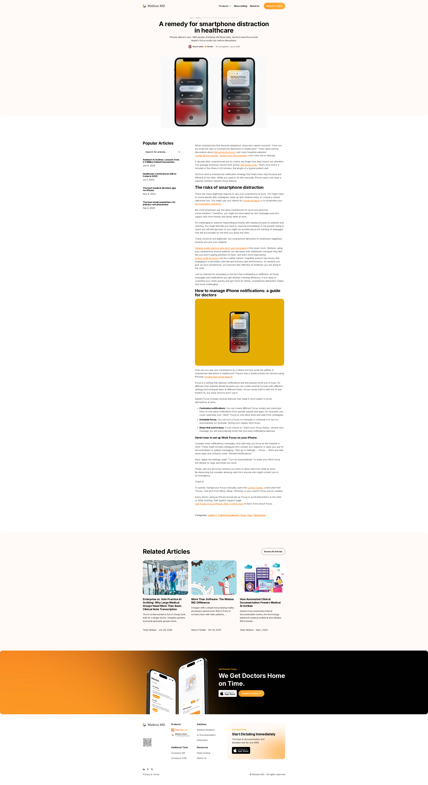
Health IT (198, 18)
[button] (225, 6)
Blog (191, 18)
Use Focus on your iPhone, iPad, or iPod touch (219, 503)
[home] (154, 6)
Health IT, (212, 515)
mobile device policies (206, 155)
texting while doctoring (207, 258)
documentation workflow (208, 204)
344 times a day (248, 165)
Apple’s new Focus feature (218, 376)
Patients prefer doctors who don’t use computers (221, 248)
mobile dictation (251, 200)
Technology (259, 515)
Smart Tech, (246, 515)
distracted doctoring (224, 152)
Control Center (255, 487)
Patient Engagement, (229, 515)
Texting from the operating (233, 155)
